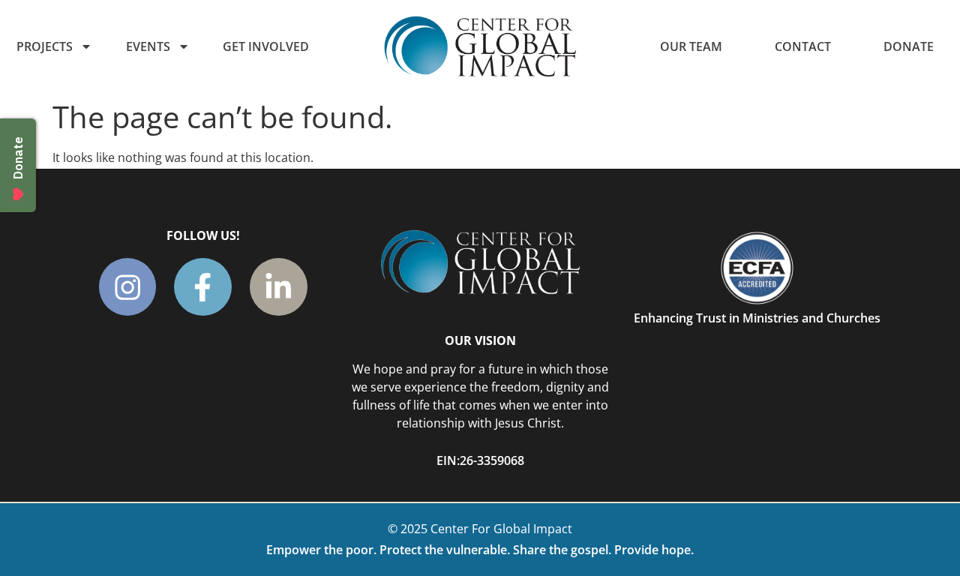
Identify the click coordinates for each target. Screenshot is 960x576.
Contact (803, 46)
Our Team (691, 46)
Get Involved (266, 46)
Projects (44, 46)
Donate (909, 46)
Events (148, 46)
